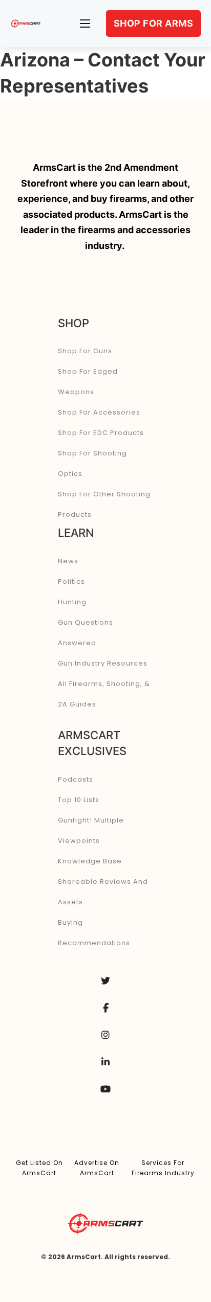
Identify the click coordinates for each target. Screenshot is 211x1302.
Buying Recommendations (94, 933)
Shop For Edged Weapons (88, 382)
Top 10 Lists (78, 800)
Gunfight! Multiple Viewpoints (91, 830)
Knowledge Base (90, 861)
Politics (71, 581)
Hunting (72, 602)
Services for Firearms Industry (163, 1167)
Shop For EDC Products (101, 433)
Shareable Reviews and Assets (103, 892)
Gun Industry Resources (102, 663)
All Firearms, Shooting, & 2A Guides (104, 694)
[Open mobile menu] (85, 23)
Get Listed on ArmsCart (39, 1167)
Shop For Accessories (99, 412)
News (68, 561)
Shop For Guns (85, 351)
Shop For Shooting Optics (92, 463)
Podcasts (75, 779)
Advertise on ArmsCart (96, 1167)
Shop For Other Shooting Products (104, 504)
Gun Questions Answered (85, 633)
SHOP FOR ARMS (154, 23)
